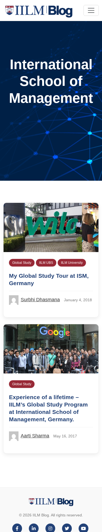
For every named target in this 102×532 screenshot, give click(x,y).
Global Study (21, 263)
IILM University (72, 263)
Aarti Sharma (35, 436)
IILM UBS (46, 263)
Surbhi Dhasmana (40, 299)
